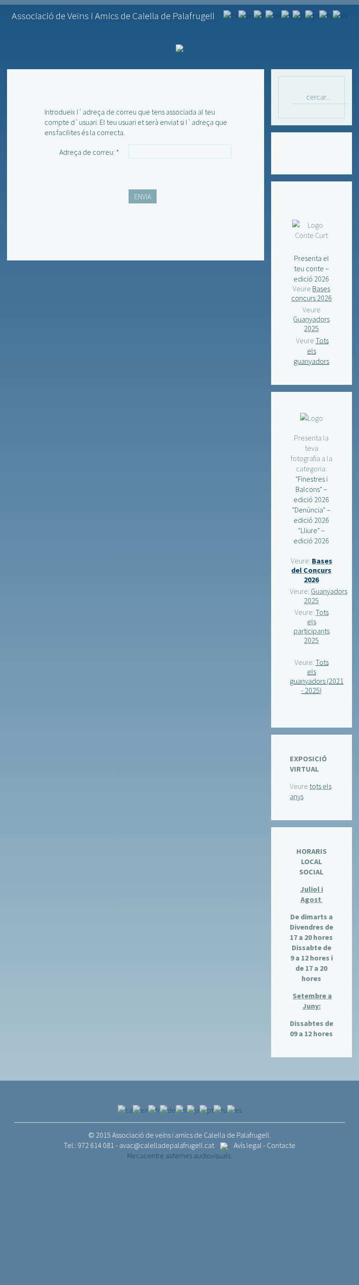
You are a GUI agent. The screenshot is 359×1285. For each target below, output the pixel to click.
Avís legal (248, 1145)
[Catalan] (230, 14)
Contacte (281, 1145)
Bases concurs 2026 (311, 293)
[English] (246, 14)
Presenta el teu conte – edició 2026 (311, 268)
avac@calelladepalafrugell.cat (166, 1145)
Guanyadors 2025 (311, 323)
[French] (260, 14)
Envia (142, 196)
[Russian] (326, 14)
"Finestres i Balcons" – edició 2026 (311, 489)
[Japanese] (299, 14)
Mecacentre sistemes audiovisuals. (179, 1155)
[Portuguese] (312, 14)
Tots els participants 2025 (312, 626)
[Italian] (287, 14)
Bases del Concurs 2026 (311, 570)
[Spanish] (340, 14)
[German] (273, 14)
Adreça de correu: (89, 152)
